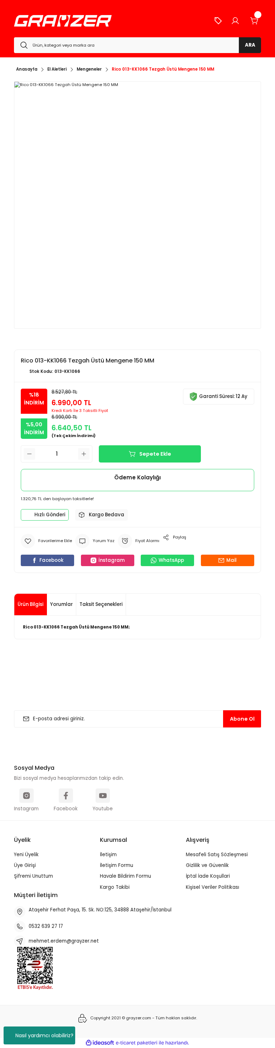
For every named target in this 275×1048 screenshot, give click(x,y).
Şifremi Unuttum (33, 876)
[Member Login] (235, 20)
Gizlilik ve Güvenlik (207, 865)
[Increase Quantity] (84, 454)
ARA (250, 45)
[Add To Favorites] (46, 541)
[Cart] (254, 21)
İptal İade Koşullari (208, 876)
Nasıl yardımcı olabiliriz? (44, 1035)
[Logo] (63, 21)
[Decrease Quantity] (29, 454)
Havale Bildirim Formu (125, 876)
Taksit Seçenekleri (100, 604)
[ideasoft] (100, 1043)
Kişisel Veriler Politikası (212, 887)
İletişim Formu (116, 865)
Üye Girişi (25, 865)
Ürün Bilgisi (30, 604)
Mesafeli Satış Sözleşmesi (217, 854)
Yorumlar (61, 604)
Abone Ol (242, 718)
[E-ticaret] (137, 1043)
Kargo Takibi (115, 887)
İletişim (108, 854)
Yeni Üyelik (26, 854)
